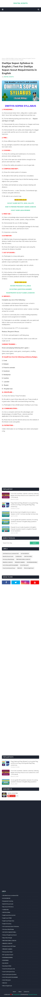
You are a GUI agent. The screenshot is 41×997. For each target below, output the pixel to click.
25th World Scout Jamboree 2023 (11, 553)
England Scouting (7, 923)
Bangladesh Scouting (8, 901)
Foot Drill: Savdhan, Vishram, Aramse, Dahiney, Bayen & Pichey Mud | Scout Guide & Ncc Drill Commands (25, 495)
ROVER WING (6, 960)
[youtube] (35, 582)
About (20, 991)
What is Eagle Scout (29, 568)
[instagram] (25, 582)
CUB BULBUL (19, 556)
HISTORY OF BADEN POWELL (9, 932)
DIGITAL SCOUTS (20, 3)
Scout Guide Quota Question (9, 974)
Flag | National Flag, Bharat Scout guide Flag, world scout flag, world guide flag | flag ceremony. (24, 504)
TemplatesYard (16, 994)
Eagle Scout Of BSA (7, 918)
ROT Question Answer (8, 954)
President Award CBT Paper (9, 946)
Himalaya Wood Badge (8, 559)
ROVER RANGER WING (32, 562)
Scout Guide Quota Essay (9, 568)
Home (3, 58)
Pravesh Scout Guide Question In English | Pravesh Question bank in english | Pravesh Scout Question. (24, 529)
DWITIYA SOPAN (10, 58)
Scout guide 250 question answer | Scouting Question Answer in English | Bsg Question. (24, 520)
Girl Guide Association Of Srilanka (11, 926)
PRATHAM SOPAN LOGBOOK (23, 559)
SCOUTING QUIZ (24, 565)
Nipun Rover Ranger (7, 937)
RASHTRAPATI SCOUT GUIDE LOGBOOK (20, 293)
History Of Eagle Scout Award (10, 935)
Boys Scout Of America (8, 906)
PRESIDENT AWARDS (20, 562)
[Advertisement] (20, 34)
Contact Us (26, 991)
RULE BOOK (5, 963)
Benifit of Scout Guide (8, 556)
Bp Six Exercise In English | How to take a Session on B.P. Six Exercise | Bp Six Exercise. (24, 513)
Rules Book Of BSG (7, 966)
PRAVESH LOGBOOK (8, 562)
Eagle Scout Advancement (9, 915)
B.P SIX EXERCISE (25, 553)
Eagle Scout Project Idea (8, 921)
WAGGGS (19, 568)
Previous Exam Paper (7, 952)
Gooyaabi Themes (32, 994)
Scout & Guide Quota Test (9, 968)
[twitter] (15, 582)
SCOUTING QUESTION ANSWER (10, 565)
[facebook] (6, 582)
